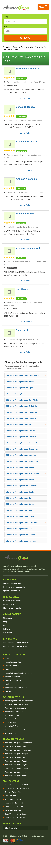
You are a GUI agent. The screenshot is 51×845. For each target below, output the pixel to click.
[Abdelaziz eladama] (9, 181)
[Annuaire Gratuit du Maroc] (25, 7)
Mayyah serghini (25, 213)
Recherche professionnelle (14, 587)
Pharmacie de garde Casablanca (18, 743)
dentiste (8, 669)
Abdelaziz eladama (26, 179)
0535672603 (12, 268)
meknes (8, 691)
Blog (5, 622)
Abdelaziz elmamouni (28, 248)
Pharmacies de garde (12, 608)
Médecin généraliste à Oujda (16, 730)
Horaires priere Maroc (12, 601)
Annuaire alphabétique (12, 583)
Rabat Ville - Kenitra (13, 810)
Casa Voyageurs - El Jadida (16, 814)
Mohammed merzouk (27, 68)
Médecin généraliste (13, 662)
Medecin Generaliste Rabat (16, 688)
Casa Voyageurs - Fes (14, 807)
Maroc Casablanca (12, 677)
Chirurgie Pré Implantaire (22, 47)
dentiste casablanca (13, 680)
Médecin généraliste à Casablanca (19, 701)
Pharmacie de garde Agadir (16, 761)
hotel (7, 684)
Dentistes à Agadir (12, 722)
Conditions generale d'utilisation (16, 643)
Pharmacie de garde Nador (16, 775)
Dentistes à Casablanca (14, 719)
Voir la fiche (25, 98)
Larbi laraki (22, 289)
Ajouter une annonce (11, 590)
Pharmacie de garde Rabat (16, 746)
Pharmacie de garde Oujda (16, 765)
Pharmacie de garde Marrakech (18, 750)
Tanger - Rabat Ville (13, 792)
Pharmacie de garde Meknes (17, 772)
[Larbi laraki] (9, 292)
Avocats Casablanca (13, 666)
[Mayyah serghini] (9, 216)
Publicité (6, 629)
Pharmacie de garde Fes (15, 757)
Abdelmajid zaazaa (26, 141)
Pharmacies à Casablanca (15, 708)
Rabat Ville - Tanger (13, 799)
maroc (7, 658)
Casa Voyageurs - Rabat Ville (17, 785)
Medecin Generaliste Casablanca (18, 673)
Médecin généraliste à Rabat (16, 704)
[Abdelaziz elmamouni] (9, 251)
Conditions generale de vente (15, 646)
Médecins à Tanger (12, 715)
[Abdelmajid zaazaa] (9, 144)
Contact (6, 625)
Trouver (26, 38)
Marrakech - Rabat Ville (14, 803)
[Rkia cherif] (9, 333)
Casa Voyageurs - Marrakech (17, 788)
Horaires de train (10, 604)
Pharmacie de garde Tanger (16, 754)
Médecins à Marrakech (14, 711)
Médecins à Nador (12, 733)
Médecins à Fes (11, 726)
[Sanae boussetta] (9, 109)
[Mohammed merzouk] (9, 71)
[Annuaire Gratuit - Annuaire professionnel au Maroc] (25, 558)
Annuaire (6, 47)
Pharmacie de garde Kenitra (16, 768)
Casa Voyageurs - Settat (15, 818)
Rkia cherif (22, 330)
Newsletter (7, 632)
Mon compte (8, 618)
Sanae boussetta (25, 107)
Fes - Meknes (10, 796)
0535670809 (12, 85)
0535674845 (12, 309)
